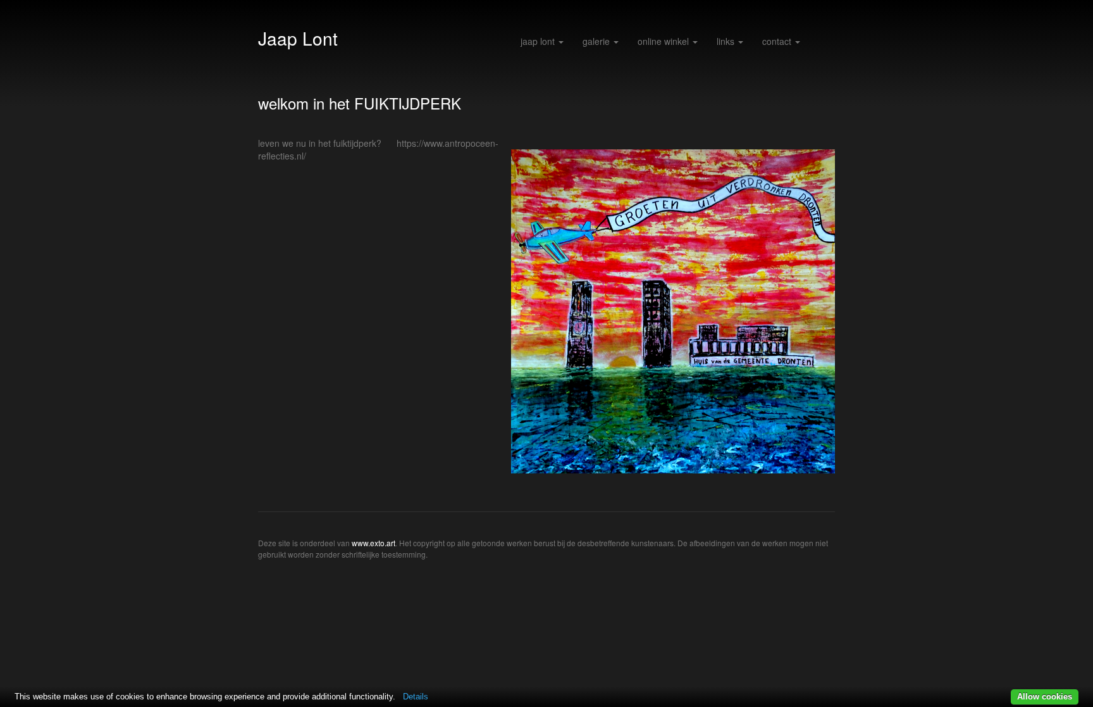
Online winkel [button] (664, 41)
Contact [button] (778, 41)
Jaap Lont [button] (539, 41)
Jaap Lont (298, 38)
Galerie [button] (597, 41)
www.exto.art (373, 542)
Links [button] (727, 41)
